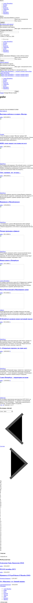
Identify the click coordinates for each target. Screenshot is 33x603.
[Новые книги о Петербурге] (12, 279)
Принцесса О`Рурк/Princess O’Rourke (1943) (15, 575)
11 (3, 405)
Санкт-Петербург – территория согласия (14, 377)
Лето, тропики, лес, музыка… (10, 172)
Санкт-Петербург (8, 3)
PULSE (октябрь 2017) (8, 569)
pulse (1, 117)
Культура (5, 7)
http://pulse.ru (3, 111)
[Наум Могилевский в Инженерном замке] (12, 308)
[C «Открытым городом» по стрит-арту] (12, 367)
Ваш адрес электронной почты (23, 28)
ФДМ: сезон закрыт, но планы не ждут (13, 143)
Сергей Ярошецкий (5, 584)
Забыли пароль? (4, 62)
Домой (2, 93)
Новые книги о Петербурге (9, 260)
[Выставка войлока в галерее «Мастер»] (12, 133)
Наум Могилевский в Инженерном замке (14, 289)
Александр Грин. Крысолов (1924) (12, 563)
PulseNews (6, 13)
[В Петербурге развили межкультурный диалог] (12, 337)
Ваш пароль (18, 21)
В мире (5, 5)
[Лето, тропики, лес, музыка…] (12, 191)
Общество (6, 9)
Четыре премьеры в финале (9, 231)
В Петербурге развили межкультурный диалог (16, 319)
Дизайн (2, 134)
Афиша (2, 310)
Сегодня (2, 446)
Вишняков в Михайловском (10, 202)
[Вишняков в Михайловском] (12, 221)
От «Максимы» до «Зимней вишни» (12, 581)
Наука (4, 6)
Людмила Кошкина (5, 578)
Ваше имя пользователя (21, 19)
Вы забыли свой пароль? (7, 24)
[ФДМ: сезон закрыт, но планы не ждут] (12, 162)
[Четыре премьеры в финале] (12, 250)
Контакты (6, 12)
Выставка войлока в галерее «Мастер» (13, 114)
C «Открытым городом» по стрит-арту (13, 348)
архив (4, 10)
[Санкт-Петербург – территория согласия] (12, 396)
